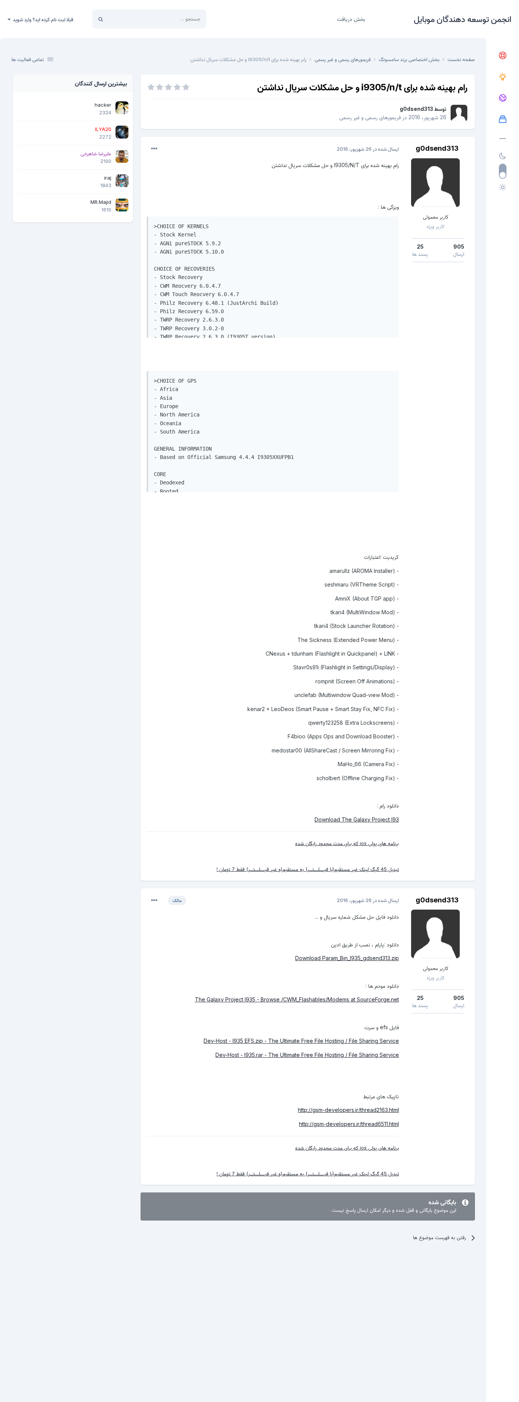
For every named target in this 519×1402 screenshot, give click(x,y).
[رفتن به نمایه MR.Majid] (122, 205)
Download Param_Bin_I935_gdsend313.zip (347, 958)
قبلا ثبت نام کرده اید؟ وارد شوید (42, 19)
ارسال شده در (368, 149)
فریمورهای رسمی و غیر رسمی (370, 117)
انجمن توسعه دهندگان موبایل (462, 19)
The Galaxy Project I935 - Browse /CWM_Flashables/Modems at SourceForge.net (297, 999)
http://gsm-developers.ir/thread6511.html (349, 1124)
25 (420, 246)
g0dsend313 (416, 109)
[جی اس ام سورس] (503, 77)
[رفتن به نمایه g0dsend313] (459, 113)
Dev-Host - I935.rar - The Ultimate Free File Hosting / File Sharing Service (307, 1055)
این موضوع (129, 19)
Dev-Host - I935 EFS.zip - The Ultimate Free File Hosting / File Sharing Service (301, 1041)
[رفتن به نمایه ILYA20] (122, 132)
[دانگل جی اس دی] (503, 98)
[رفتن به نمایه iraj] (122, 180)
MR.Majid (100, 202)
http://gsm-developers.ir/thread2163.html (348, 1110)
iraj (107, 178)
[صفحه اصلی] (503, 56)
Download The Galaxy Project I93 (357, 819)
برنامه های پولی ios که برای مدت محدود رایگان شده (347, 843)
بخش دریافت (351, 19)
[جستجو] (100, 18)
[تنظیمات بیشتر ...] (154, 148)
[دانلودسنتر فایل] (503, 119)
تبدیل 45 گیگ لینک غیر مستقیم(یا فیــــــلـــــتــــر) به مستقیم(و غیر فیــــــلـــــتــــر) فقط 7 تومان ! (308, 869)
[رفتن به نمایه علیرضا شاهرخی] (122, 156)
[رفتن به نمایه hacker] (122, 107)
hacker (103, 105)
